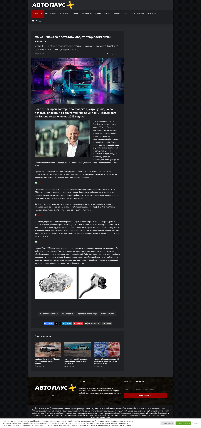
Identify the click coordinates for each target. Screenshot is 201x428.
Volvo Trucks (108, 314)
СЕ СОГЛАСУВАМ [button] (183, 423)
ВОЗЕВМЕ (75, 14)
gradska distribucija (88, 314)
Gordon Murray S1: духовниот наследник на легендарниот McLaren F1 (76, 361)
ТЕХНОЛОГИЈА (138, 14)
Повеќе (195, 423)
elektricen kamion (49, 314)
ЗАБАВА (107, 14)
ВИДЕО (117, 14)
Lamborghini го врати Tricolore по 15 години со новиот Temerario (47, 361)
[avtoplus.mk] (53, 5)
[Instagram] (58, 395)
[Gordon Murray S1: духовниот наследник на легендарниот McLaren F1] (77, 349)
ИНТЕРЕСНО (87, 14)
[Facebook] (52, 395)
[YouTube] (55, 395)
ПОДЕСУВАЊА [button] (167, 423)
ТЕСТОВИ (64, 14)
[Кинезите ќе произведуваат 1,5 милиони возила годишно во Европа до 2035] (107, 349)
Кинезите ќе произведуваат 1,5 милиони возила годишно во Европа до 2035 (106, 361)
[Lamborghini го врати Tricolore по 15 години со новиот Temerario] (48, 349)
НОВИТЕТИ (37, 14)
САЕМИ (98, 14)
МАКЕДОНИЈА (51, 14)
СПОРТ (126, 14)
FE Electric (68, 314)
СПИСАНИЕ (151, 14)
